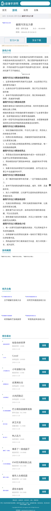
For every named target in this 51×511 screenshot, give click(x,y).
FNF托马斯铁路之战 (21, 462)
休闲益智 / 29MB (18, 386)
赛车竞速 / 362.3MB (19, 413)
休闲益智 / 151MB (18, 399)
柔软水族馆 (17, 489)
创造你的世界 (18, 342)
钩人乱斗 (16, 436)
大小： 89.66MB (39, 29)
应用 (26, 10)
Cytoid (15, 356)
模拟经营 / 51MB (18, 373)
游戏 (14, 10)
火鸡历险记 (17, 396)
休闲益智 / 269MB (18, 359)
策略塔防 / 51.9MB (18, 426)
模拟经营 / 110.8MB (19, 452)
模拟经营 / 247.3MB (19, 479)
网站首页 (15, 500)
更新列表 (36, 500)
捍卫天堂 (16, 422)
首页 (4, 10)
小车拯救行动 (18, 369)
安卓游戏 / (10, 16)
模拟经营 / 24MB (18, 346)
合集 (36, 10)
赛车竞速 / (18, 16)
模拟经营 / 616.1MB (19, 466)
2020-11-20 (16, 349)
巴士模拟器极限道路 (22, 409)
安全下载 (36, 40)
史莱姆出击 (17, 382)
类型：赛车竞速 (22, 29)
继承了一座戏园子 (21, 449)
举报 (49, 186)
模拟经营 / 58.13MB (19, 492)
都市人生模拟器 (19, 475)
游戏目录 (21, 500)
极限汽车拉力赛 (24, 24)
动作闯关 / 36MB (18, 439)
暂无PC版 (14, 40)
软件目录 (26, 500)
